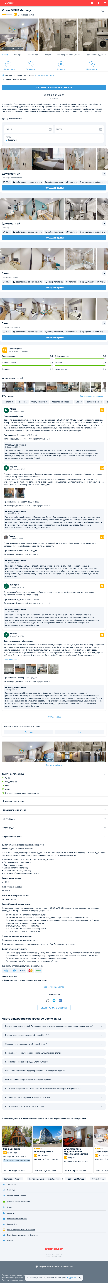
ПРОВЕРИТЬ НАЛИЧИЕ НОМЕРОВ (54, 87)
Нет (79, 732)
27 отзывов (33, 55)
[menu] (105, 3)
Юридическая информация (12, 1278)
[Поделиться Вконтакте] (60, 1000)
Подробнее (71, 1278)
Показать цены (54, 188)
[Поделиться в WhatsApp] (48, 1000)
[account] (98, 3)
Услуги (48, 55)
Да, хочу (29, 732)
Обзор (5, 55)
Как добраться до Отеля (68, 55)
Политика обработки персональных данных (18, 1280)
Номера (17, 55)
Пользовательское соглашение (14, 1275)
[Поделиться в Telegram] (54, 1000)
